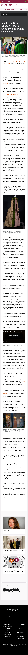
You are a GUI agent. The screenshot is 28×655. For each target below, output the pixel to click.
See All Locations (12, 620)
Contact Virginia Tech (14, 621)
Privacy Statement (7, 628)
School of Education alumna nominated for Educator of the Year (13, 531)
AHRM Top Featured (14, 588)
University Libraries (7, 634)
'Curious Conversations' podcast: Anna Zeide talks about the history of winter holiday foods (13, 571)
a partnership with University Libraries (14, 260)
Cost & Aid (21, 626)
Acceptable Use (7, 630)
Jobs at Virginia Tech (21, 638)
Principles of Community (7, 626)
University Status (7, 624)
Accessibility (7, 636)
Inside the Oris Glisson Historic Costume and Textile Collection (14, 9)
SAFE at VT (20, 628)
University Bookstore (21, 636)
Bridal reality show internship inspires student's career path (14, 551)
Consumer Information (21, 624)
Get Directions (12, 618)
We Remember (8, 632)
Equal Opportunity (20, 632)
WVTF (21, 634)
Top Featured (15, 594)
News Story (16, 591)
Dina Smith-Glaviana (7, 591)
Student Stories (7, 594)
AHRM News (5, 588)
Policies (20, 630)
